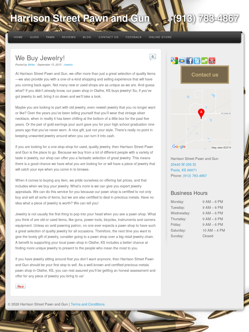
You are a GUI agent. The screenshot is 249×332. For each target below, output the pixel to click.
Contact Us (108, 37)
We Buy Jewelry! (40, 57)
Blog (87, 37)
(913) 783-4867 (206, 18)
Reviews (69, 37)
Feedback (134, 37)
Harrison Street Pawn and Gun (80, 18)
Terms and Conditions (88, 303)
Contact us (204, 74)
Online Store (160, 37)
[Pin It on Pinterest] (20, 286)
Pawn (50, 37)
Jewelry (68, 64)
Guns (34, 37)
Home (18, 37)
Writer (31, 64)
